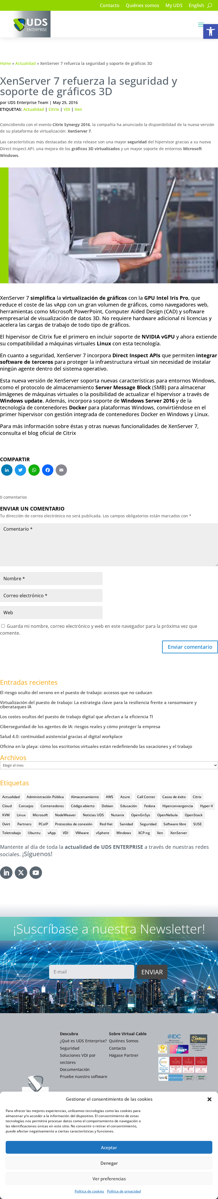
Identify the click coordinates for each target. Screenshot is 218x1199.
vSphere (102, 832)
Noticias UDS (93, 815)
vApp (52, 832)
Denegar (109, 1163)
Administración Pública (45, 796)
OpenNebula (167, 815)
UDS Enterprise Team (28, 102)
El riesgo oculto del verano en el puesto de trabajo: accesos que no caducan (76, 692)
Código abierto (83, 805)
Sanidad (126, 824)
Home (5, 63)
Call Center (146, 796)
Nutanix (117, 815)
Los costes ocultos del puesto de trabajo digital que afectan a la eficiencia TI (76, 716)
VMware (82, 832)
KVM (6, 815)
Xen (78, 109)
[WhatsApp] (34, 470)
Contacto (110, 5)
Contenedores (52, 805)
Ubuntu (34, 832)
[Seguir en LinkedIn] (6, 872)
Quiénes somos (142, 5)
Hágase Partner (124, 1055)
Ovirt (6, 824)
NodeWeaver (65, 815)
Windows (123, 832)
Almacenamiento (85, 796)
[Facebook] (47, 470)
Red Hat (106, 824)
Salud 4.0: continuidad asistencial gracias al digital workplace (61, 736)
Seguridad (148, 824)
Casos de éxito (174, 796)
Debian (107, 805)
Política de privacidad (124, 1191)
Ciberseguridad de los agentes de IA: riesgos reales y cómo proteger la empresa (80, 726)
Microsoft (40, 815)
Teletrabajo (11, 832)
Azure (125, 796)
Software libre (175, 824)
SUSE (197, 824)
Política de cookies (89, 1191)
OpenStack (194, 815)
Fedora (149, 805)
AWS (109, 796)
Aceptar (109, 1147)
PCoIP (43, 824)
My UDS (174, 5)
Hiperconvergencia (177, 805)
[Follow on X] (21, 872)
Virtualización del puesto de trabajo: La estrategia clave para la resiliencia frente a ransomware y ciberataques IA (98, 704)
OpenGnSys (140, 815)
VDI (67, 109)
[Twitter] (20, 470)
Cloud (7, 805)
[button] (210, 31)
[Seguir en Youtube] (36, 872)
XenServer (178, 832)
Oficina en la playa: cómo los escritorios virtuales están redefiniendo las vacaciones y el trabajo (96, 746)
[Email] (61, 470)
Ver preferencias (109, 1178)
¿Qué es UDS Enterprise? (83, 1040)
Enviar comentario (190, 646)
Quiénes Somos (124, 1040)
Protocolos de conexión (74, 824)
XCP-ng (144, 832)
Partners (24, 824)
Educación (128, 805)
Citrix (54, 109)
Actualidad (25, 63)
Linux (21, 815)
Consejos (26, 805)
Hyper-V (206, 805)
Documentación (75, 1069)
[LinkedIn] (7, 470)
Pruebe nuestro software (83, 1076)
